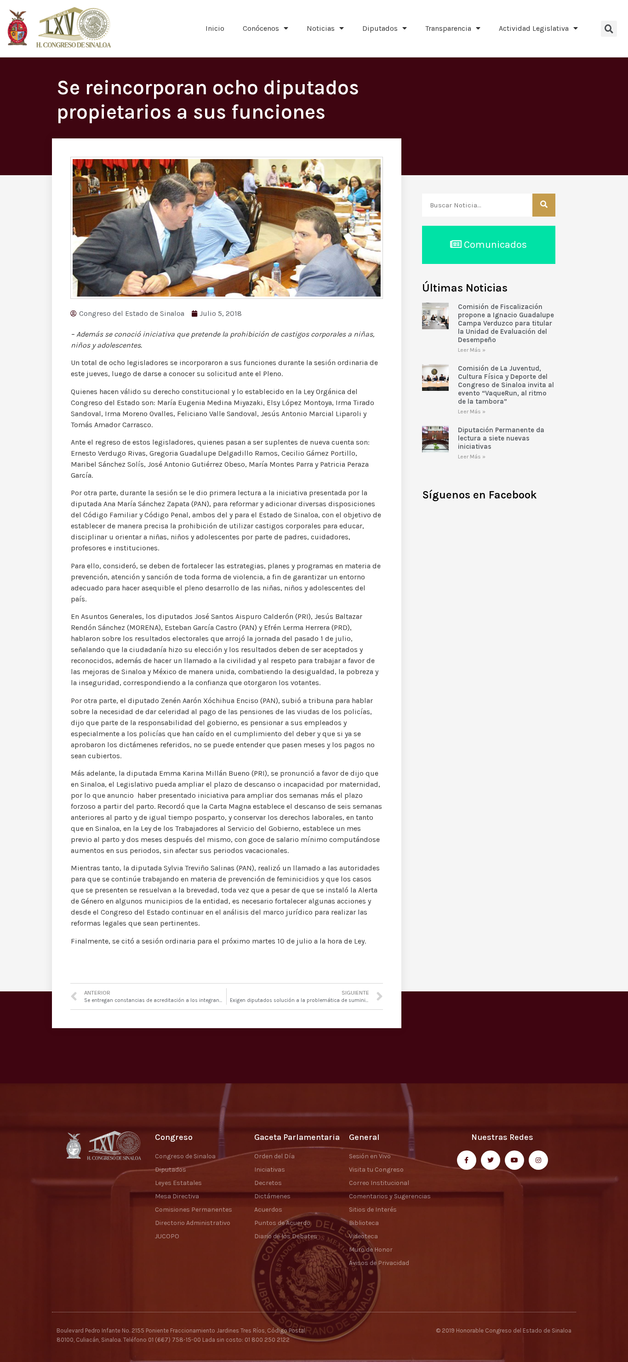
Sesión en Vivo (370, 1156)
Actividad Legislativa (534, 28)
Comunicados (494, 245)
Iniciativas (269, 1169)
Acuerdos (268, 1209)
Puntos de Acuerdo (282, 1223)
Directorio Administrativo (192, 1223)
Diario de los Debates (285, 1236)
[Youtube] (514, 1160)
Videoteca (363, 1236)
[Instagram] (538, 1160)
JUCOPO (167, 1236)
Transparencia (448, 28)
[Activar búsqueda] (609, 29)
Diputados (380, 28)
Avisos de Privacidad (379, 1263)
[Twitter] (490, 1160)
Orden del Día (274, 1156)
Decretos (268, 1183)
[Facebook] (466, 1160)
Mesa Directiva (177, 1196)
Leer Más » (471, 350)
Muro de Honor (371, 1249)
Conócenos (261, 28)
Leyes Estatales (178, 1183)
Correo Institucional (379, 1183)
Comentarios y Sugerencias (390, 1196)
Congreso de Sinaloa (185, 1156)
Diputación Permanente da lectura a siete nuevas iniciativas (501, 438)
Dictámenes (272, 1196)
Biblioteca (364, 1223)
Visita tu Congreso (376, 1169)
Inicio (215, 28)
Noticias (321, 28)
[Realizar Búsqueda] (543, 205)
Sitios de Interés (373, 1209)
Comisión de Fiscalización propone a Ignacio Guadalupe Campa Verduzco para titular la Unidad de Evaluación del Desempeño (506, 323)
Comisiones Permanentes (193, 1209)
